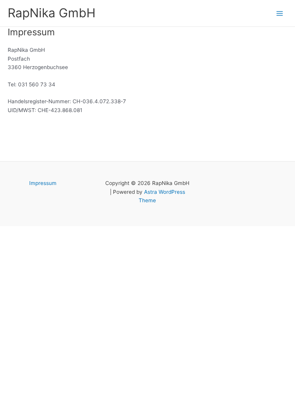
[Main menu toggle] (280, 13)
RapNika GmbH (52, 12)
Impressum (42, 183)
